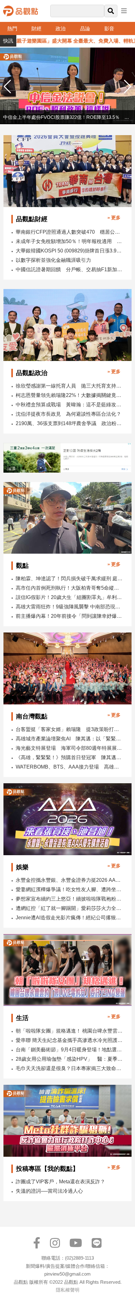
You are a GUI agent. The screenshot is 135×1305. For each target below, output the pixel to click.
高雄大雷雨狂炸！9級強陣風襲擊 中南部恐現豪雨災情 (69, 606)
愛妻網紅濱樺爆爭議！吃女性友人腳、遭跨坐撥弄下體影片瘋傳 (69, 889)
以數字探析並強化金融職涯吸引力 (53, 260)
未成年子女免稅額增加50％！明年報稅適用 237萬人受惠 (69, 241)
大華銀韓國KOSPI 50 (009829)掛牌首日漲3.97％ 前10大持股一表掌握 (69, 250)
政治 (61, 28)
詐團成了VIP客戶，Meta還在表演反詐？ (60, 1181)
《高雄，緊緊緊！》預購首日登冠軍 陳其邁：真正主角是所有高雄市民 (69, 757)
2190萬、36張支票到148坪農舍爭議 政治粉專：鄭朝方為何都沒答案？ (69, 423)
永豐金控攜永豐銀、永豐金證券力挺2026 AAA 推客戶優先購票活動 (69, 880)
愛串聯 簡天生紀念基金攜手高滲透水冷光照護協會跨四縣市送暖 (69, 1040)
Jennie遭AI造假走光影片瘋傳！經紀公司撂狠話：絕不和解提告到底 (69, 917)
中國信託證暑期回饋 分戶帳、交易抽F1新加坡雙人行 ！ (69, 269)
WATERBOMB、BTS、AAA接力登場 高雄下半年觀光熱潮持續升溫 (69, 766)
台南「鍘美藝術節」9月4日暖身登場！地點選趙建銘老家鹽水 (69, 1049)
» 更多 (114, 217)
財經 (36, 28)
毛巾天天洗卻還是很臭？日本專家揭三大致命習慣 (69, 1068)
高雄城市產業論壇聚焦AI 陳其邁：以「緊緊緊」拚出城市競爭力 (69, 738)
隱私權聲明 (67, 1289)
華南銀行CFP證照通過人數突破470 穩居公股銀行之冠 (69, 232)
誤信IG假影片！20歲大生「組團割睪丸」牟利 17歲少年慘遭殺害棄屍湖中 (69, 597)
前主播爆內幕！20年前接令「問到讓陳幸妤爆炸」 (69, 616)
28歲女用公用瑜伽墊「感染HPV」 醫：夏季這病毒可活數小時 (69, 1059)
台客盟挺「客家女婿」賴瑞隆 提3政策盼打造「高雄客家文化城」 (69, 729)
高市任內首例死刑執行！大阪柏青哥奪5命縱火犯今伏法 (69, 588)
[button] (127, 87)
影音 (109, 28)
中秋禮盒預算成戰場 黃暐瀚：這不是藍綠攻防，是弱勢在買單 (69, 404)
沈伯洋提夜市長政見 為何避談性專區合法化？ (68, 414)
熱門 (12, 28)
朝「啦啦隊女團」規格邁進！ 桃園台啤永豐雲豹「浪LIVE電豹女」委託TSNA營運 (69, 1030)
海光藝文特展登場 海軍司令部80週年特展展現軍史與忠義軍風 (69, 748)
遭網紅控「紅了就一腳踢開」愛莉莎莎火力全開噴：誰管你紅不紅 (69, 908)
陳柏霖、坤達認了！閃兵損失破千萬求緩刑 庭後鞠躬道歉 (69, 578)
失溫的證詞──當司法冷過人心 (49, 1191)
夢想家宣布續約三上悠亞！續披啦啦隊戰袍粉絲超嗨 (69, 898)
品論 (85, 28)
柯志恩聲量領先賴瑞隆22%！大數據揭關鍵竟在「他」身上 (69, 395)
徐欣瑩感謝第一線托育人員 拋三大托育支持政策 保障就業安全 (69, 385)
